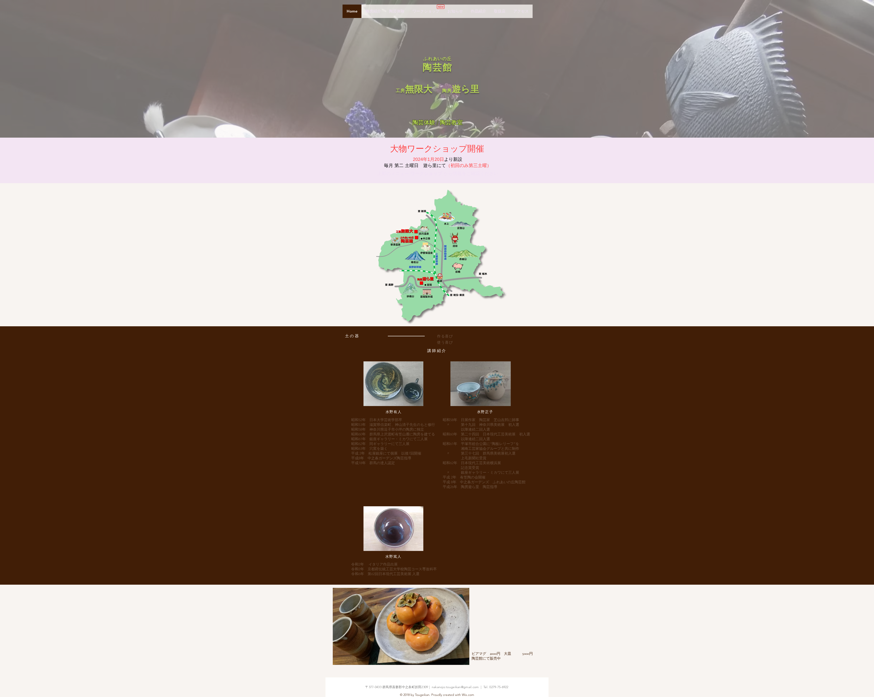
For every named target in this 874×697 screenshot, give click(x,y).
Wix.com (468, 695)
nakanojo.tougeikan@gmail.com (455, 687)
